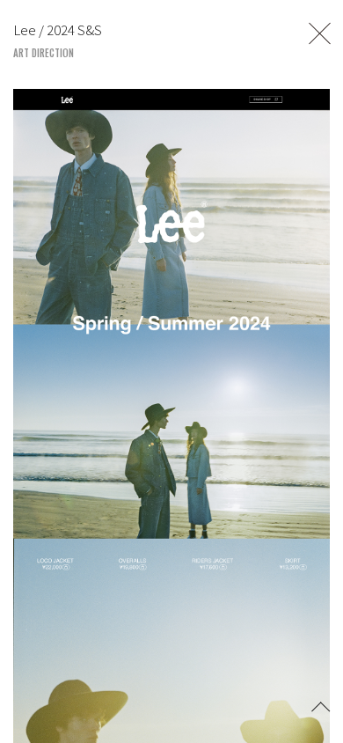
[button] (321, 705)
